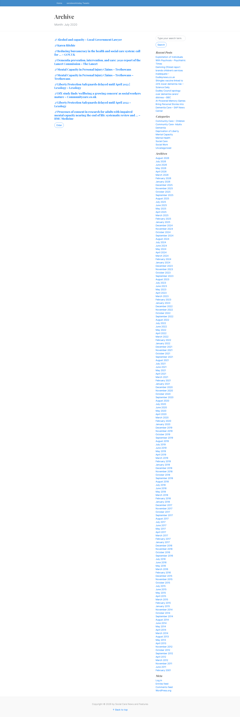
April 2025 (161, 212)
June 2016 (161, 562)
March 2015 (162, 599)
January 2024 (163, 262)
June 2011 (161, 667)
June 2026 (161, 164)
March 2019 (162, 458)
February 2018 (163, 498)
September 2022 (164, 316)
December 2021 (164, 346)
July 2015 (161, 586)
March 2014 (162, 633)
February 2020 (163, 421)
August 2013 (162, 636)
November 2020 (164, 390)
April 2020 (161, 414)
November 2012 (164, 646)
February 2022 (163, 340)
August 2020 (162, 400)
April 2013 (161, 643)
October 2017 (163, 512)
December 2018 (164, 468)
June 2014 (161, 623)
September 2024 (165, 235)
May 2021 (161, 370)
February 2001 (163, 670)
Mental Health (163, 138)
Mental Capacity (164, 134)
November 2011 (164, 663)
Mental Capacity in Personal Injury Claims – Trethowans (94, 69)
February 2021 (163, 380)
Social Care (162, 141)
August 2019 (162, 441)
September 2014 (164, 616)
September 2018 (164, 478)
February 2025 (163, 218)
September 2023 (164, 276)
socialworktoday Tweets (78, 3)
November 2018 (164, 471)
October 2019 (163, 434)
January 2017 (163, 542)
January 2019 (163, 464)
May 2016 (161, 565)
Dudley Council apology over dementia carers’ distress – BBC (168, 94)
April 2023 (161, 293)
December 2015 (164, 576)
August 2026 (162, 158)
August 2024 (162, 239)
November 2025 (164, 188)
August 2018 (162, 481)
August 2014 (162, 619)
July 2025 (161, 202)
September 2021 (164, 357)
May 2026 (161, 168)
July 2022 (161, 323)
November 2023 (164, 269)
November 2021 (164, 350)
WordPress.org (163, 690)
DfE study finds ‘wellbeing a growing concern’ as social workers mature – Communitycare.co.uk (97, 95)
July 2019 (161, 444)
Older (59, 125)
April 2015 (161, 596)
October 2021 (163, 353)
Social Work (162, 144)
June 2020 (161, 407)
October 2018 (163, 475)
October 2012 (163, 650)
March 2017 (162, 535)
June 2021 (161, 367)
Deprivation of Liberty (167, 131)
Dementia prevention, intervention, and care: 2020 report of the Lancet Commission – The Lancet (97, 62)
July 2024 (161, 242)
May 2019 (161, 451)
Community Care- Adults (169, 124)
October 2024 (163, 232)
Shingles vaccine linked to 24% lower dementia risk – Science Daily (170, 84)
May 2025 (161, 208)
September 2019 (164, 437)
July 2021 (161, 363)
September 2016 (164, 555)
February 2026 (163, 178)
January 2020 (163, 424)
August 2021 (162, 360)
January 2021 (163, 384)
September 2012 (164, 653)
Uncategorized (163, 148)
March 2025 (162, 215)
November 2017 (164, 508)
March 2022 (162, 336)
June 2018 (161, 488)
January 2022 (163, 343)
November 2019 (164, 431)
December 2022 (164, 306)
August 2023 (162, 279)
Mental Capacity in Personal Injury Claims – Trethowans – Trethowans (93, 76)
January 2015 (163, 606)
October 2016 (163, 552)
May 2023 (161, 289)
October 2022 (163, 313)
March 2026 (162, 175)
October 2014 (163, 613)
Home (59, 3)
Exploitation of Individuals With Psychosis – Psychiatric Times (171, 60)
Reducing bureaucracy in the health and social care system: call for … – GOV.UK (97, 52)
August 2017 (162, 518)
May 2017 (161, 528)
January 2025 (163, 222)
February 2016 (163, 572)
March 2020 (162, 417)
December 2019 (164, 427)
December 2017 (164, 505)
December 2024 (164, 225)
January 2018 (163, 501)
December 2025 (164, 185)
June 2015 (161, 589)
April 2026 (161, 171)
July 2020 (161, 404)
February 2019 (163, 461)
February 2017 (163, 539)
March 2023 (162, 296)
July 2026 (161, 161)
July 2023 (161, 282)
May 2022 (161, 330)
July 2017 (161, 522)
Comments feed (164, 687)
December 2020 (164, 387)
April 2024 (161, 252)
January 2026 (163, 181)
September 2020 (164, 397)
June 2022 (161, 326)
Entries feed (162, 683)
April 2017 (161, 532)
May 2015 (161, 592)
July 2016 (161, 559)
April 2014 (161, 630)
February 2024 (163, 259)
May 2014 (161, 626)
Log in (159, 680)
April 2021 (161, 373)
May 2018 (161, 491)
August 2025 (162, 198)
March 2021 (162, 377)
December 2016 (164, 545)
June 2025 (161, 205)
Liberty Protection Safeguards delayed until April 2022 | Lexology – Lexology (92, 86)
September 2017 (164, 515)
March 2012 (162, 660)
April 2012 (161, 656)
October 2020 (163, 394)
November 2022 (164, 309)
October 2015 (163, 582)
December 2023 (164, 266)
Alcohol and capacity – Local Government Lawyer (89, 39)
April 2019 (161, 454)
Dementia (161, 127)
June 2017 (161, 525)
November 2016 (164, 549)
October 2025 (163, 191)
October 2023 (163, 272)
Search (161, 44)
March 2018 (162, 495)
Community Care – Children (170, 121)
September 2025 (164, 195)
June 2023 (161, 286)
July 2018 (161, 485)
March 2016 (162, 569)
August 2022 (162, 320)
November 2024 (164, 229)
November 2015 (164, 579)
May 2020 (161, 410)
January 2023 (163, 303)
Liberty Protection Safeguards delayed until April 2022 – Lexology (92, 104)
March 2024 (162, 255)
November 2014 (164, 609)
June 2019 (161, 448)
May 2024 (161, 249)
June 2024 (161, 245)
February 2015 (163, 603)
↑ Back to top (120, 709)
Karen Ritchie (66, 45)
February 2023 (163, 299)
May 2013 (161, 640)
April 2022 (161, 333)
